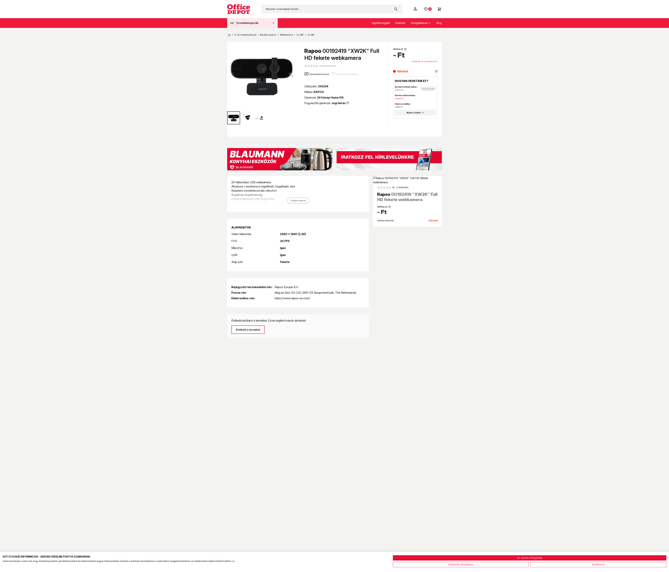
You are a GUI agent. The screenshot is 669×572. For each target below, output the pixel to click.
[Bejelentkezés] (415, 9)
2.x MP (300, 34)
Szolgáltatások (419, 22)
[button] (292, 76)
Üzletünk (400, 22)
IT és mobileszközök (245, 34)
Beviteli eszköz (268, 34)
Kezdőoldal (229, 34)
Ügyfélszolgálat (381, 22)
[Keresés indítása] (396, 9)
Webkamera (286, 34)
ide (233, 561)
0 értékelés (401, 187)
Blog (439, 22)
